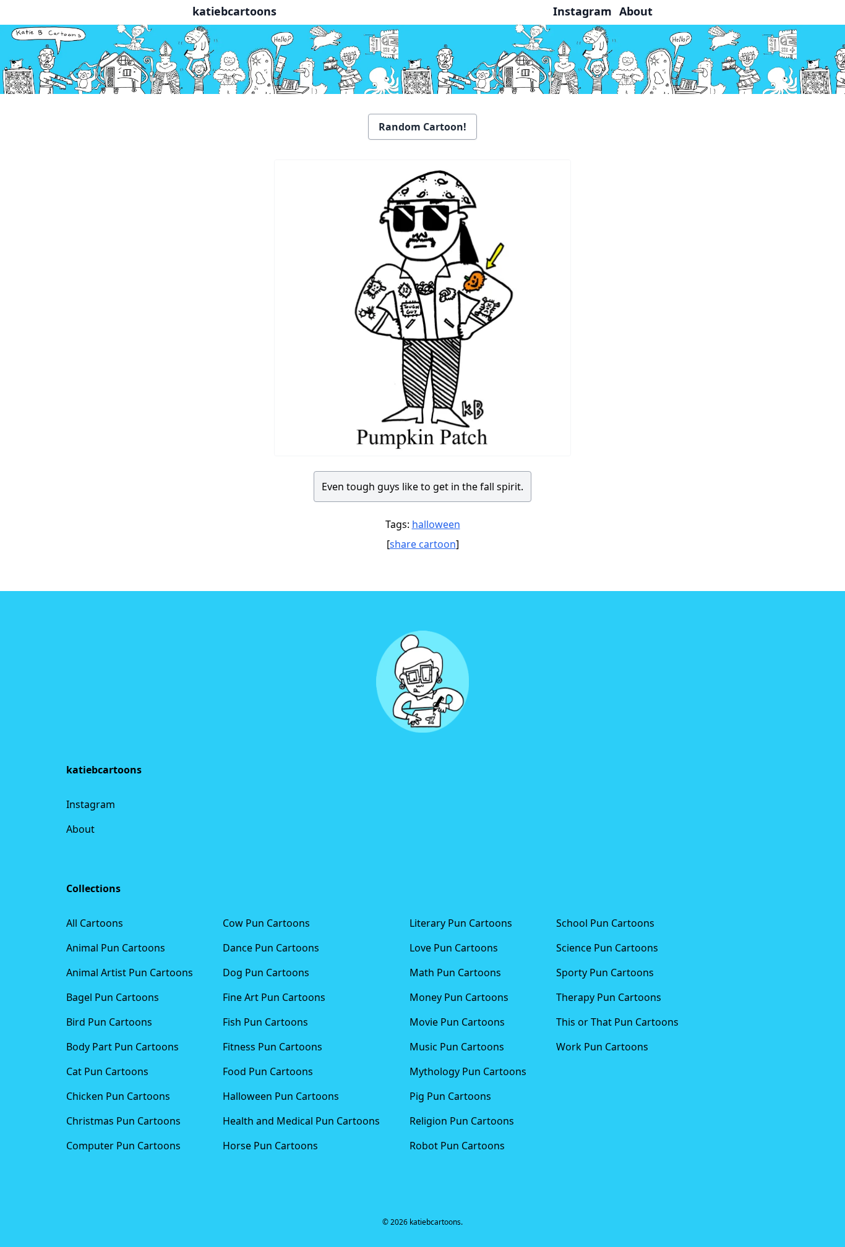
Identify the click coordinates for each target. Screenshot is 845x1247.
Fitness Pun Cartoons (272, 1046)
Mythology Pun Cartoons (468, 1071)
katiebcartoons (234, 11)
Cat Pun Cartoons (107, 1071)
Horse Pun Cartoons (270, 1145)
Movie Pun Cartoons (457, 1022)
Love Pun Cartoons (454, 948)
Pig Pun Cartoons (450, 1096)
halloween (436, 524)
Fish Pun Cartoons (265, 1022)
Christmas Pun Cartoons (123, 1121)
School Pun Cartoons (605, 923)
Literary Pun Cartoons (461, 923)
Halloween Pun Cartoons (281, 1096)
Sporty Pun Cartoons (605, 972)
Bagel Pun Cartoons (112, 997)
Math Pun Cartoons (455, 972)
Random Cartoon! (422, 127)
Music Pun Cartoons (457, 1046)
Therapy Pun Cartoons (608, 997)
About (80, 829)
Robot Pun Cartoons (457, 1145)
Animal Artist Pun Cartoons (129, 972)
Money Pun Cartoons (459, 997)
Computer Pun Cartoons (123, 1145)
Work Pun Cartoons (602, 1046)
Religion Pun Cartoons (462, 1121)
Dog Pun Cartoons (266, 972)
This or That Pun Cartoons (617, 1022)
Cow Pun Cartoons (266, 923)
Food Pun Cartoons (268, 1071)
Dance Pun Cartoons (271, 948)
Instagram (90, 804)
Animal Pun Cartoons (115, 948)
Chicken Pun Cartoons (118, 1096)
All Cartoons (94, 923)
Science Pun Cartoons (607, 948)
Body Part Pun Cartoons (122, 1046)
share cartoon (423, 544)
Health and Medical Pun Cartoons (301, 1121)
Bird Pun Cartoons (109, 1022)
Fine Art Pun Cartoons (274, 997)
